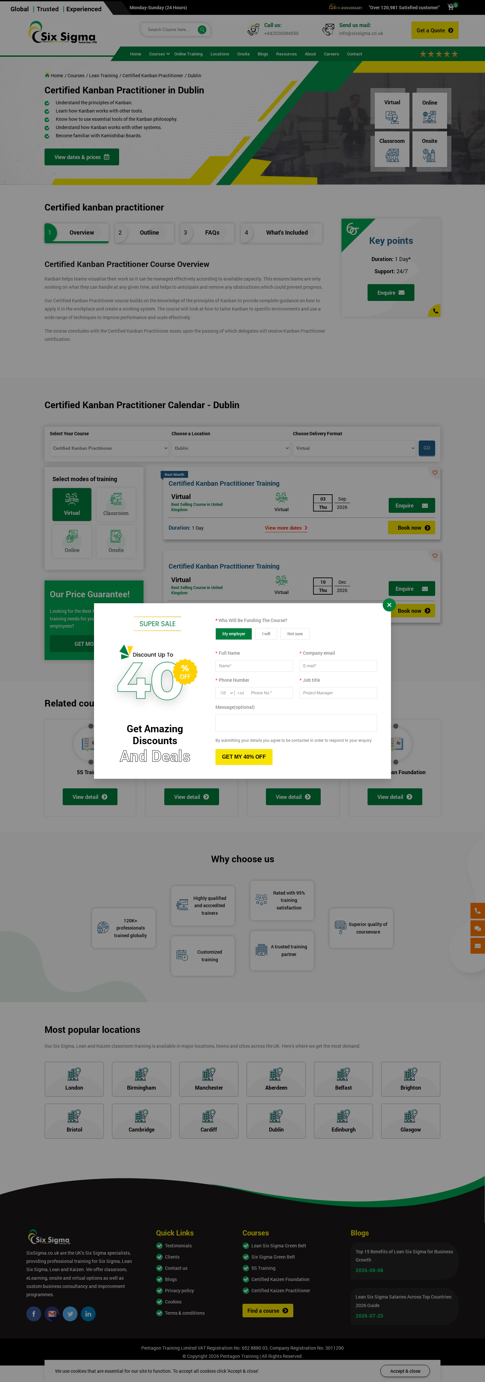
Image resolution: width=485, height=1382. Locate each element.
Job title (310, 680)
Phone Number (232, 680)
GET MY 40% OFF (244, 757)
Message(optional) (235, 707)
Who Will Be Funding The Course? (251, 620)
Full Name (227, 653)
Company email (317, 653)
